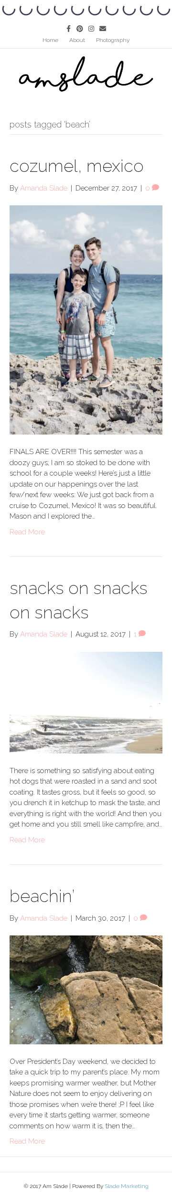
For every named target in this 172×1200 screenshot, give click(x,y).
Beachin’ (42, 896)
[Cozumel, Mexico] (86, 319)
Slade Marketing (127, 1186)
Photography (112, 40)
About (77, 40)
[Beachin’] (86, 989)
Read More (27, 532)
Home (50, 40)
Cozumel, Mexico (77, 166)
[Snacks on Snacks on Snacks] (86, 702)
